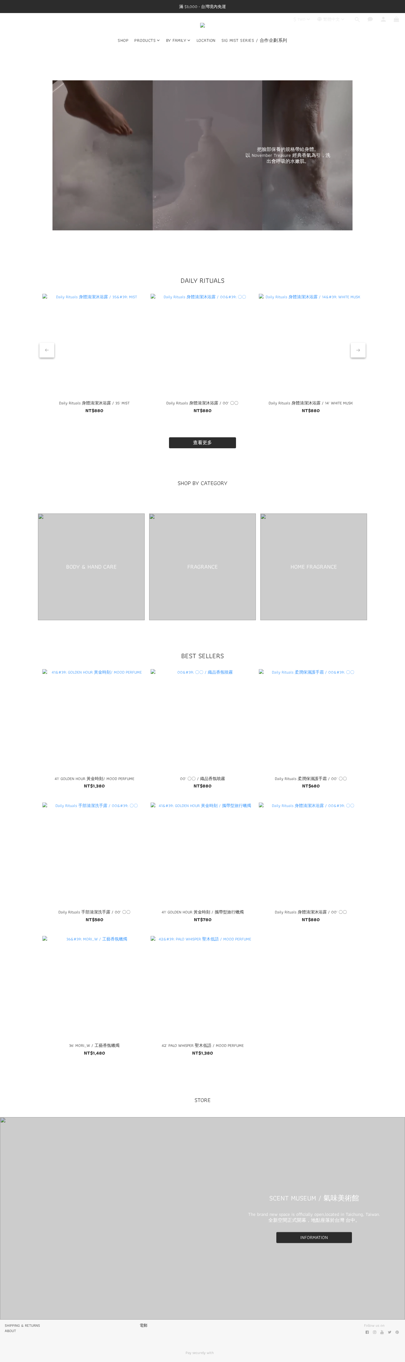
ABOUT (10, 1331)
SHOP (123, 40)
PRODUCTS (145, 40)
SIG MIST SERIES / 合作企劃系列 (254, 40)
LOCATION (206, 40)
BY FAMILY (176, 40)
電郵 (143, 1325)
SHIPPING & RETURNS (22, 1325)
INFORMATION (314, 1237)
